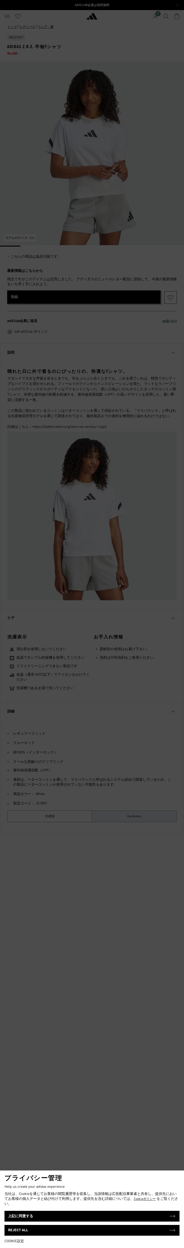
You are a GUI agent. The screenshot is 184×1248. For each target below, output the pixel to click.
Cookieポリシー (145, 1199)
